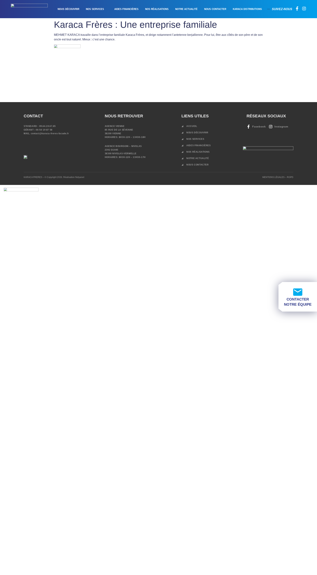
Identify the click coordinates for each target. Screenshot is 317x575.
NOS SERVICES (95, 9)
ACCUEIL (191, 126)
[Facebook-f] (297, 8)
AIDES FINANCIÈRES (126, 9)
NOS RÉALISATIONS (157, 9)
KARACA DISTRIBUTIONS (247, 9)
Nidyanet (79, 177)
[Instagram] (304, 8)
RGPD (290, 177)
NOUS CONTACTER (215, 9)
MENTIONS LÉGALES (273, 177)
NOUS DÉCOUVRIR (68, 9)
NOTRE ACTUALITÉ (186, 9)
